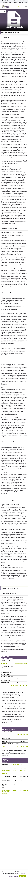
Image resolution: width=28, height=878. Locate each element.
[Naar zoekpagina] (23, 6)
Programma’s (16, 0)
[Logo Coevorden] (5, 6)
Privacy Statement (21, 873)
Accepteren (22, 876)
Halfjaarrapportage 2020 (9, 0)
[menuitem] (8, 2)
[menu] (26, 6)
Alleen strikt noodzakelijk (13, 876)
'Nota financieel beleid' (19, 691)
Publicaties (2, 0)
